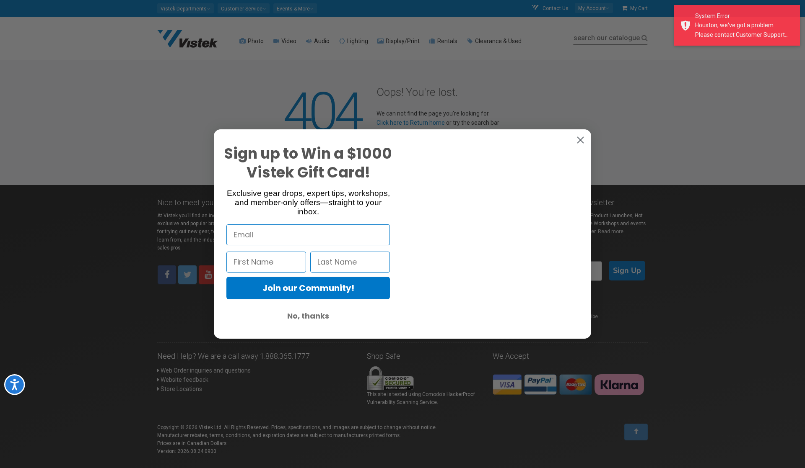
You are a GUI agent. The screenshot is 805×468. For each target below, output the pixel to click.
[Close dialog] (580, 139)
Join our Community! (308, 287)
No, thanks (308, 315)
